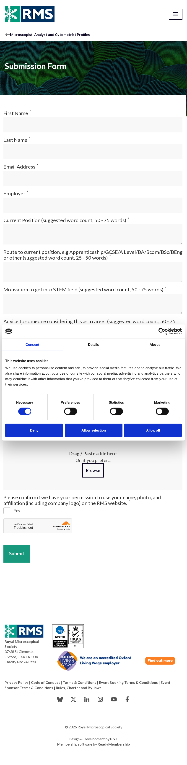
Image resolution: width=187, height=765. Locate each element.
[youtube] (113, 699)
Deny (34, 430)
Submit (16, 553)
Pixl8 (114, 739)
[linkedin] (86, 699)
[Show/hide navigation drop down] (175, 14)
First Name (17, 113)
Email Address (20, 166)
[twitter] (73, 699)
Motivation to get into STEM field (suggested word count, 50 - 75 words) (84, 289)
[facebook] (127, 699)
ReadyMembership (114, 744)
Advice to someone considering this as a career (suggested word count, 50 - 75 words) (89, 324)
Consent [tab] (32, 344)
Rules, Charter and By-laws (78, 687)
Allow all (153, 430)
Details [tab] (93, 344)
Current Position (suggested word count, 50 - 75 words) (66, 220)
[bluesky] (60, 699)
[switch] (70, 411)
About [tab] (155, 344)
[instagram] (100, 699)
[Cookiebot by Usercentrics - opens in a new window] (162, 331)
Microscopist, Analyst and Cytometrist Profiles (50, 34)
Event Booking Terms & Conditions (128, 682)
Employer (15, 193)
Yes (17, 510)
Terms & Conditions (79, 682)
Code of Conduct (45, 682)
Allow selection (93, 430)
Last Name (16, 140)
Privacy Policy (16, 682)
